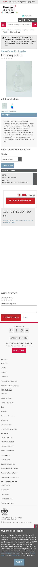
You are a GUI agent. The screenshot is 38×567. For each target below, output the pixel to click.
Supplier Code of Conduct (9, 386)
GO (34, 24)
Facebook (16, 330)
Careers (3, 372)
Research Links (6, 425)
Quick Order (5, 490)
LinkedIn (11, 330)
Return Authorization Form (10, 477)
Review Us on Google (19, 338)
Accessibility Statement (9, 381)
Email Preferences (7, 446)
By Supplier (5, 494)
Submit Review (11, 317)
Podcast (3, 411)
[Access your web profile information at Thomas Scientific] (24, 20)
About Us (4, 363)
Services (4, 394)
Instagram (21, 330)
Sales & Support (6, 437)
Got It (19, 562)
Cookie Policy (5, 460)
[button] (35, 179)
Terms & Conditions (7, 451)
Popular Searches (7, 503)
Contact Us (28, 16)
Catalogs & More (6, 398)
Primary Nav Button (3, 24)
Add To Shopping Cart (20, 200)
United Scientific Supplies (13, 51)
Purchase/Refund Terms (9, 473)
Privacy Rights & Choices (9, 468)
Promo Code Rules (7, 403)
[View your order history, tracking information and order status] (20, 20)
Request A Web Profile (8, 111)
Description (7, 114)
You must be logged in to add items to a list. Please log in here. (18, 221)
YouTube (27, 330)
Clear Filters (8, 165)
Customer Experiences (8, 416)
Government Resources (9, 429)
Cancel (25, 317)
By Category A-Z (6, 499)
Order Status (5, 485)
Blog (2, 407)
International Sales (7, 442)
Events (3, 368)
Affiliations (4, 420)
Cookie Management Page (10, 553)
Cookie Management (8, 464)
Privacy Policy (5, 455)
